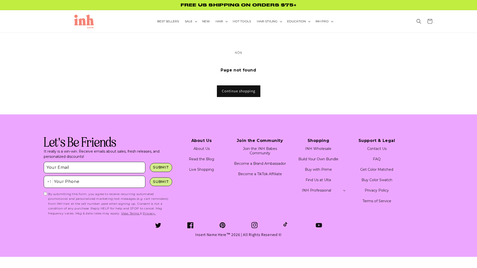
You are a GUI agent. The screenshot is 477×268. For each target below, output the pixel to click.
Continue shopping (238, 91)
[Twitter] (158, 225)
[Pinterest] (222, 225)
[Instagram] (254, 225)
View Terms (130, 213)
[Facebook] (190, 225)
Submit (161, 167)
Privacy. (149, 213)
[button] (418, 21)
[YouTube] (319, 225)
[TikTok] (286, 225)
